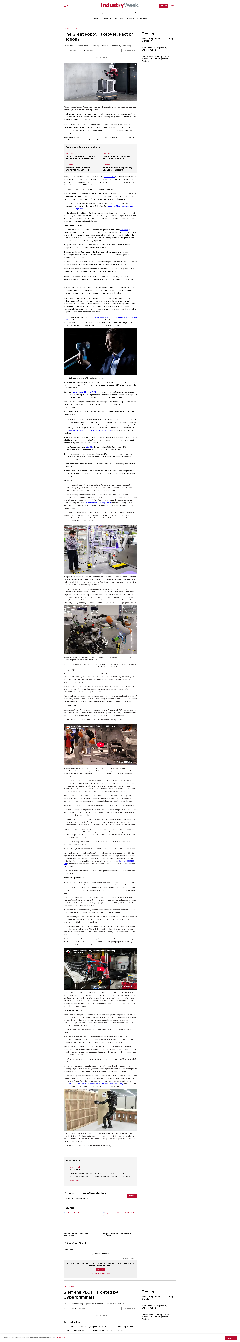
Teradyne (124, 230)
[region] (100, 1253)
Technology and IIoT (71, 28)
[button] (65, 5)
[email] (107, 57)
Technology (106, 18)
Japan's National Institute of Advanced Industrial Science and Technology (93, 1084)
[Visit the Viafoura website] (132, 1258)
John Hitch (68, 51)
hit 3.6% (89, 447)
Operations (118, 18)
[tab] (69, 1249)
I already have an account (100, 1273)
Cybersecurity (69, 1286)
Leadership (130, 18)
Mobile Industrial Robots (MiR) (84, 392)
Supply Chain (142, 18)
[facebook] (94, 57)
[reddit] (104, 57)
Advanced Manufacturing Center (98, 503)
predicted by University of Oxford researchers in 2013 (89, 430)
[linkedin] (97, 57)
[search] (68, 5)
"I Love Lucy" (109, 177)
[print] (136, 57)
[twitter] (100, 57)
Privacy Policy (61, 1337)
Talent (96, 18)
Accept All (231, 1338)
